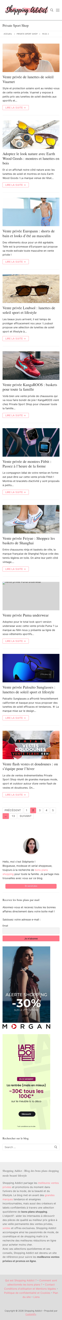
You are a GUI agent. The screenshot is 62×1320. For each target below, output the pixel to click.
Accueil (8, 34)
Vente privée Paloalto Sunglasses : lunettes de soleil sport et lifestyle (29, 689)
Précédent (13, 810)
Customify (30, 1314)
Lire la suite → (15, 107)
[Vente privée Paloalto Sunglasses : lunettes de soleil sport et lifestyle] (31, 668)
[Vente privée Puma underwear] (31, 596)
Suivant (26, 816)
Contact (50, 1284)
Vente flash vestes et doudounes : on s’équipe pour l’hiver (30, 766)
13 (13, 816)
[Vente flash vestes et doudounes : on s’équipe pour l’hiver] (31, 745)
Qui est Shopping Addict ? (21, 1280)
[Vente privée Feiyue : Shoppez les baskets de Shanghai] (31, 519)
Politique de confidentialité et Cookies (27, 1292)
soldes (6, 1228)
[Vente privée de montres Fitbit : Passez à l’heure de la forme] (31, 442)
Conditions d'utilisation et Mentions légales (30, 1288)
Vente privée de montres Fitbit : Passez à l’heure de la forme (27, 463)
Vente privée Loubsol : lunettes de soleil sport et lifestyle (29, 310)
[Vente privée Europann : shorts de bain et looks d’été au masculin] (31, 212)
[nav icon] (57, 10)
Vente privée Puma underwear (26, 615)
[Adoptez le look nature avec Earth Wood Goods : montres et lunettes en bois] (31, 134)
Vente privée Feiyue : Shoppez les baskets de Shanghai (29, 540)
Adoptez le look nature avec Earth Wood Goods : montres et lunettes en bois (31, 158)
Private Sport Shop (27, 34)
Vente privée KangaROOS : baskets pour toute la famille (30, 387)
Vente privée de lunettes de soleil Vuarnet (28, 79)
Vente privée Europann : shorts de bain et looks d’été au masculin (29, 233)
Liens (36, 1297)
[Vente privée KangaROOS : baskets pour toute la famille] (31, 365)
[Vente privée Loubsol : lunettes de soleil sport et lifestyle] (31, 289)
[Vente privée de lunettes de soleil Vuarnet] (31, 58)
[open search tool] (51, 10)
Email (5, 925)
